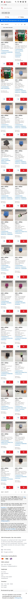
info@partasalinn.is (5, 521)
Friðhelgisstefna (18, 598)
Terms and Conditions (10, 529)
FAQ (2, 575)
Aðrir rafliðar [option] (5, 13)
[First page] (15, 24)
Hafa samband (4, 573)
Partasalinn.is (4, 507)
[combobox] (26, 8)
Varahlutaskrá (4, 578)
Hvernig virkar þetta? (6, 577)
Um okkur (3, 572)
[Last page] (24, 24)
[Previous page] (18, 24)
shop (24, 497)
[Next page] (21, 24)
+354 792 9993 (7, 564)
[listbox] (14, 12)
